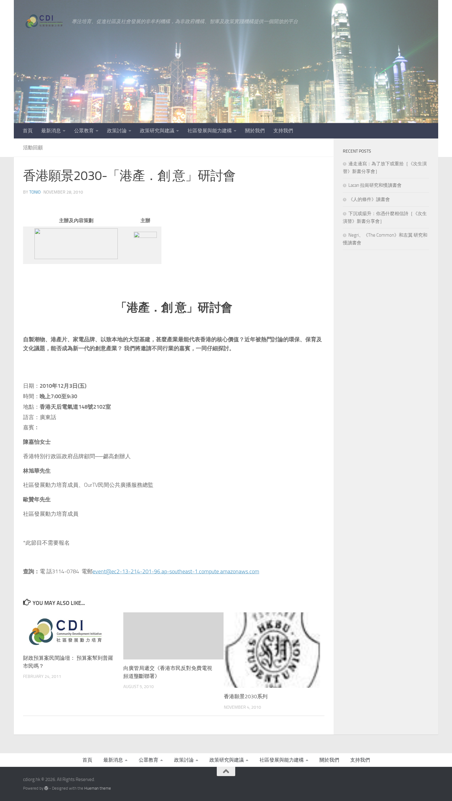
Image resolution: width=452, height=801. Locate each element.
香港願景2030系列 (246, 696)
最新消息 (51, 131)
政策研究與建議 (157, 131)
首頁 (28, 131)
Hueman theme (97, 788)
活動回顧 (33, 147)
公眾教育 (84, 131)
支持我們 (283, 131)
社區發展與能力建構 (210, 131)
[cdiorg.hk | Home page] (44, 21)
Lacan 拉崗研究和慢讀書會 (375, 185)
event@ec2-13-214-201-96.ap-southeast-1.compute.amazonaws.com (176, 571)
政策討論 (117, 131)
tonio (35, 192)
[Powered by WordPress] (46, 788)
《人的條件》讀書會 (369, 199)
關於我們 (255, 131)
